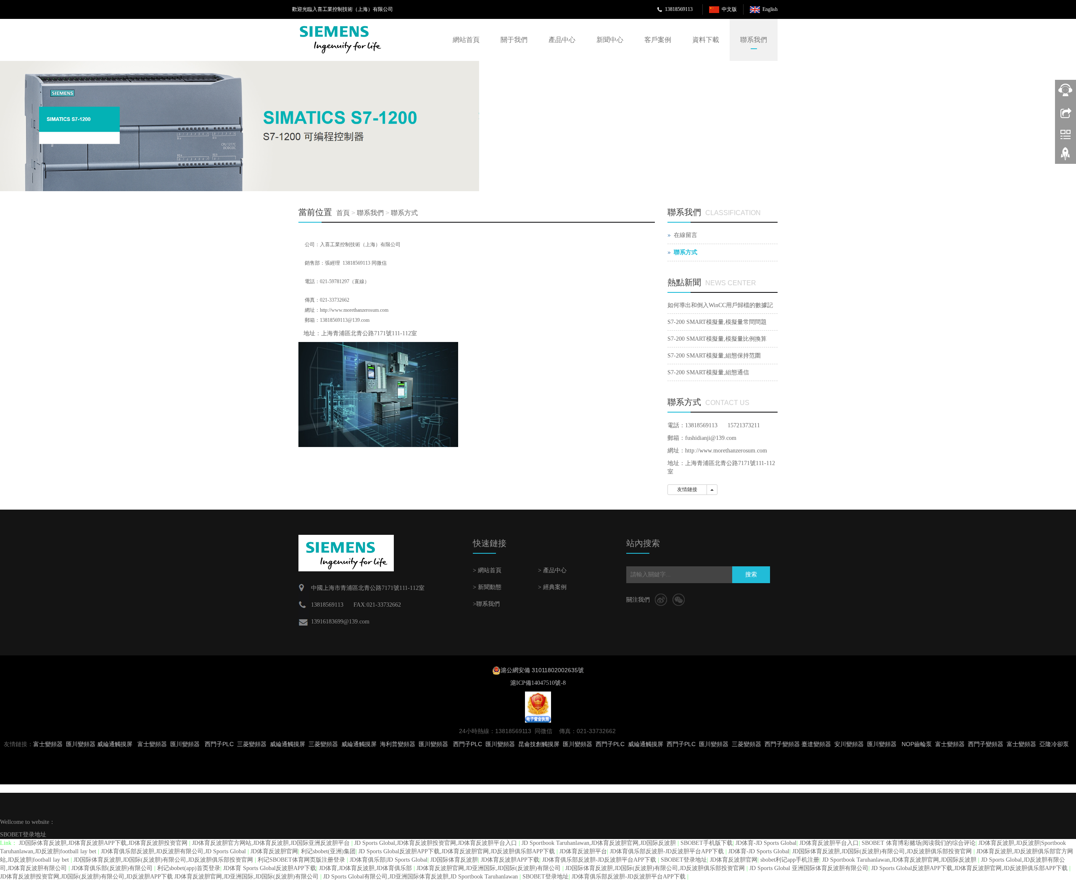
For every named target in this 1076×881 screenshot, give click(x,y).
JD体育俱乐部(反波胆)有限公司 (112, 868)
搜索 (751, 574)
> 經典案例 (552, 587)
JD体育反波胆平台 (583, 851)
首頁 (343, 212)
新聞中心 (609, 39)
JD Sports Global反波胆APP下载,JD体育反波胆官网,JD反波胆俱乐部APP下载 (457, 851)
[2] (239, 126)
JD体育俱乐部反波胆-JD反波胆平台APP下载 (667, 851)
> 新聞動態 (487, 587)
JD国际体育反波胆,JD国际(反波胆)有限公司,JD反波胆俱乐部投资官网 (882, 851)
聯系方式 (404, 212)
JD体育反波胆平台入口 (829, 843)
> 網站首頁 (487, 570)
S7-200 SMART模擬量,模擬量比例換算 (717, 339)
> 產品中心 (552, 570)
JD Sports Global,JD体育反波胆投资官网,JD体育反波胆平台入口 (436, 843)
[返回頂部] (1065, 156)
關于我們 (514, 39)
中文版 (729, 9)
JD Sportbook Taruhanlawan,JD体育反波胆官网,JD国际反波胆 (600, 843)
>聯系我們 (486, 604)
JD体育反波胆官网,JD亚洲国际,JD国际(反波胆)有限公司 (489, 868)
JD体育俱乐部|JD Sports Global (388, 860)
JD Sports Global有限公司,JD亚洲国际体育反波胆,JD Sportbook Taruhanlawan (421, 876)
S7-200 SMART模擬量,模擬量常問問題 (717, 322)
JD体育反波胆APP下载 (510, 860)
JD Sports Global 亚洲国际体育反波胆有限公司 (808, 868)
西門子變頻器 (985, 744)
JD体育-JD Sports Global (766, 843)
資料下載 (705, 39)
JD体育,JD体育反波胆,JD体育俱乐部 (366, 868)
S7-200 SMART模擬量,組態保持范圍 (714, 355)
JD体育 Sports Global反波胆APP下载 (269, 868)
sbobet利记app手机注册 (789, 860)
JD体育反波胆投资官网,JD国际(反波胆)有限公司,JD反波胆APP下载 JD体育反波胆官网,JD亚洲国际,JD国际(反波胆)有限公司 (160, 876)
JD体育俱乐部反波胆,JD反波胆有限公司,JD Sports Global (174, 851)
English (770, 9)
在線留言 (685, 235)
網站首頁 (466, 39)
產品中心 (562, 39)
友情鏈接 (687, 489)
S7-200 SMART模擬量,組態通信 (708, 372)
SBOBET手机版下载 (706, 843)
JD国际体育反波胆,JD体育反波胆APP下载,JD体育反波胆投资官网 (104, 843)
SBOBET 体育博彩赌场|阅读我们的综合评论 (919, 843)
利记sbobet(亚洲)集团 (328, 851)
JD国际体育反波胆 (454, 860)
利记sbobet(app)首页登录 (188, 868)
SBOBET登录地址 (23, 834)
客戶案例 (657, 39)
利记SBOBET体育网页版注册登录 (302, 860)
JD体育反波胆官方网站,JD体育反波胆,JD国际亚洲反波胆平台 (271, 843)
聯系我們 (753, 39)
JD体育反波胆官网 (274, 851)
